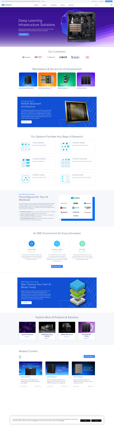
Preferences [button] (62, 420)
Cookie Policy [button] (35, 420)
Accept (96, 420)
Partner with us (95, 1)
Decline (85, 420)
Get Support (101, 1)
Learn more (43, 1)
